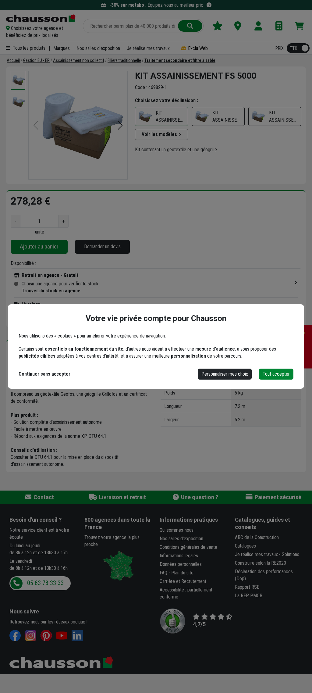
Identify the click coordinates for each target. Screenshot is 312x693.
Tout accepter (276, 374)
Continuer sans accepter (44, 374)
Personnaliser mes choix (224, 374)
